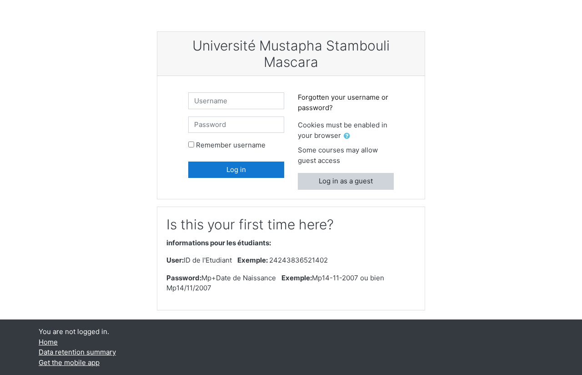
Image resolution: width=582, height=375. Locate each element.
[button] (349, 136)
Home (48, 342)
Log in (236, 169)
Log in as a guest (346, 181)
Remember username (231, 145)
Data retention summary (77, 352)
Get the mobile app (69, 362)
